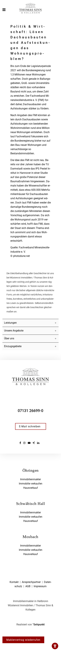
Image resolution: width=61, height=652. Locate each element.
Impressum (40, 586)
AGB (27, 586)
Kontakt (14, 582)
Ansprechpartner (31, 582)
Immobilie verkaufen (30, 483)
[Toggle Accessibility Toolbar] (55, 646)
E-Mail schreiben (30, 426)
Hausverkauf (30, 487)
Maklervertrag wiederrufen (23, 639)
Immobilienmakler (30, 479)
